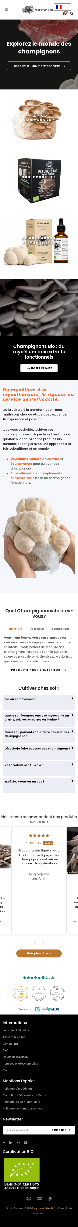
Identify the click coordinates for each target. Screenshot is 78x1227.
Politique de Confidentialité (21, 1102)
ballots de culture (44, 459)
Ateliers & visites (14, 1037)
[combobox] (62, 7)
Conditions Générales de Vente (24, 1095)
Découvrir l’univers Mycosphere (37, 66)
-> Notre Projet (39, 368)
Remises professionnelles (20, 1063)
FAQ (5, 1050)
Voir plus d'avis (39, 953)
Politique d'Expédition (17, 1089)
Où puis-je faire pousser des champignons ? (38, 748)
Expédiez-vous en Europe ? (25, 781)
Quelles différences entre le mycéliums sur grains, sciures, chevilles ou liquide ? (37, 717)
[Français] (62, 7)
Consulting (10, 1044)
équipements (21, 464)
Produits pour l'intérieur (36, 670)
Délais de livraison (15, 1057)
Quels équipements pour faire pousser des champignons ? (37, 734)
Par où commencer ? (20, 699)
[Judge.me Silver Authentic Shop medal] (39, 993)
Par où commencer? (39, 118)
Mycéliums (19, 459)
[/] (4, 1142)
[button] (36, 943)
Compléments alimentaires (39, 240)
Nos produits (39, 177)
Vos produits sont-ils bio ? (24, 765)
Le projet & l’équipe (16, 1030)
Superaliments (22, 473)
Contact (8, 1070)
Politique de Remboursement (23, 1108)
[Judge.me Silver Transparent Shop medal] (57, 993)
